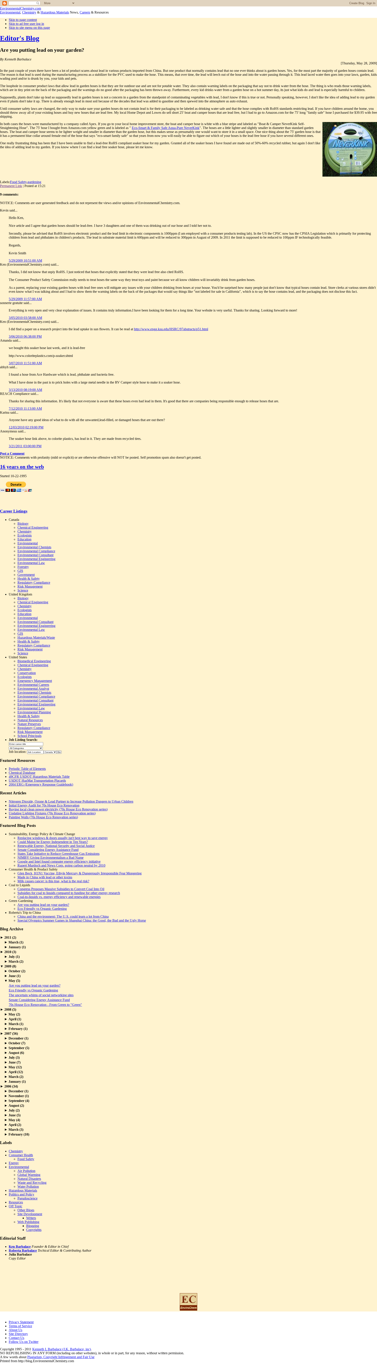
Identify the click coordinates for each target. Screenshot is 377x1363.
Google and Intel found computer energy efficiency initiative (59, 861)
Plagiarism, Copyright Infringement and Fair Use (60, 1357)
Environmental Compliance (36, 551)
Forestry (23, 567)
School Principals (29, 736)
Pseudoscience (27, 1198)
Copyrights (33, 1230)
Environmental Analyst (33, 688)
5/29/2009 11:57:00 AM (25, 299)
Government (26, 575)
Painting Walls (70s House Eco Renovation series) (43, 817)
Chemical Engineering (32, 527)
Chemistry (29, 12)
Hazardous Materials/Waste (36, 637)
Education (24, 539)
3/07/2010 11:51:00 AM (25, 363)
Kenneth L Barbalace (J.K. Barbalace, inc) (61, 1349)
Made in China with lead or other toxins (44, 877)
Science (22, 590)
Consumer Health (21, 1155)
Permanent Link (11, 186)
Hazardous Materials (55, 12)
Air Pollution (26, 1171)
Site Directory (18, 1334)
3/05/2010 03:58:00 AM (25, 318)
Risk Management (30, 586)
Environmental (10, 12)
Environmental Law (31, 563)
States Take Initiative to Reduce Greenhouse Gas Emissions (58, 853)
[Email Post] (46, 186)
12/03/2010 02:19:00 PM (26, 427)
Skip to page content (23, 20)
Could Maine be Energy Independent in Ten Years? (52, 842)
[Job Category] (26, 748)
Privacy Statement (21, 1322)
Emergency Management (34, 681)
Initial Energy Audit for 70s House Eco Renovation (44, 805)
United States (18, 657)
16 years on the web (22, 467)
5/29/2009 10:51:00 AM (25, 260)
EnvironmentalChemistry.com (20, 8)
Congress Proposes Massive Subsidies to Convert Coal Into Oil (60, 889)
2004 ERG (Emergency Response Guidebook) (41, 784)
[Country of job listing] (50, 752)
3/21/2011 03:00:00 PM (25, 446)
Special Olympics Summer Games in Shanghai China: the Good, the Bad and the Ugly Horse (81, 920)
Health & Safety (28, 578)
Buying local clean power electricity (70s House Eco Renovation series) (58, 809)
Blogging (32, 1226)
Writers (31, 1218)
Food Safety (18, 182)
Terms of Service (20, 1326)
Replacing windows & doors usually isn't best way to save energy (62, 838)
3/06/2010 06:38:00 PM (25, 336)
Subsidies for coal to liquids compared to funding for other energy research (68, 893)
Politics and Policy (21, 1194)
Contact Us (16, 1338)
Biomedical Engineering (34, 661)
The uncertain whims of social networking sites (41, 995)
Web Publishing (28, 1222)
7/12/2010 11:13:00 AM (25, 408)
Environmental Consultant (35, 555)
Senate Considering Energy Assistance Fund (48, 850)
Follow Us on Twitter (23, 1342)
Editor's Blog (19, 38)
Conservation (26, 673)
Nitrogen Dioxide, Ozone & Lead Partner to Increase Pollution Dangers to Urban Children (71, 801)
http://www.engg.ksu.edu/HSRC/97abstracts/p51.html (171, 329)
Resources (16, 1202)
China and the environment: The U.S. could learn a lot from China (63, 916)
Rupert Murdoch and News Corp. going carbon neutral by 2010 (61, 865)
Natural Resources (30, 720)
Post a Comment (12, 453)
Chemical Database (22, 772)
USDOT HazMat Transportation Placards (37, 780)
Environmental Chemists (34, 547)
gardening (34, 182)
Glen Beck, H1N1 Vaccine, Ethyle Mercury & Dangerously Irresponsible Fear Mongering (79, 873)
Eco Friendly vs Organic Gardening (42, 908)
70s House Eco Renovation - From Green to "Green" (45, 1005)
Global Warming (28, 1175)
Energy (14, 1163)
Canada (14, 519)
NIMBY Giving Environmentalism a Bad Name (50, 857)
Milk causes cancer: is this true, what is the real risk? (53, 881)
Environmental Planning (34, 712)
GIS (20, 571)
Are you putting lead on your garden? (43, 905)
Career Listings (13, 511)
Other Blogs (25, 1210)
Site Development (29, 1214)
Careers (85, 12)
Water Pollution (28, 1186)
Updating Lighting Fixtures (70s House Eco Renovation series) (52, 813)
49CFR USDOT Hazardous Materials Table (39, 776)
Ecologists (24, 535)
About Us (15, 1330)
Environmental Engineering (36, 559)
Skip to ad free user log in (26, 24)
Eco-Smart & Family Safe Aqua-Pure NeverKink (165, 128)
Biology (23, 523)
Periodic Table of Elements (27, 769)
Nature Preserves (29, 724)
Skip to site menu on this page (29, 27)
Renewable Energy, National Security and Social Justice (56, 846)
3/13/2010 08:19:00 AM (25, 390)
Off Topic (15, 1206)
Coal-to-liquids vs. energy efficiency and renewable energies (59, 897)
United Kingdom (20, 594)
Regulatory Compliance (33, 582)
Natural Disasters (29, 1179)
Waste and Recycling (31, 1182)
